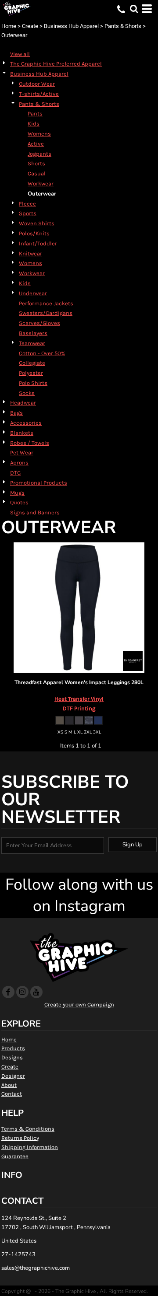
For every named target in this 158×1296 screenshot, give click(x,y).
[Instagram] (22, 992)
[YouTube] (36, 992)
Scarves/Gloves (39, 323)
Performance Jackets (46, 303)
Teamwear (32, 343)
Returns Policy (20, 1138)
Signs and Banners (35, 512)
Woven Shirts (36, 223)
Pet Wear (21, 452)
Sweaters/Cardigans (45, 313)
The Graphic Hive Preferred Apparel (56, 63)
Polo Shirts (33, 383)
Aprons (19, 462)
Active (36, 143)
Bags (16, 412)
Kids (34, 123)
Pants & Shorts (122, 26)
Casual (37, 173)
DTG (15, 472)
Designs (12, 1057)
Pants (35, 113)
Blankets (21, 433)
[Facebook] (8, 992)
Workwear (41, 183)
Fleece (27, 203)
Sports (27, 213)
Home (8, 26)
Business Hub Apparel (71, 26)
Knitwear (30, 253)
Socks (27, 393)
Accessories (26, 422)
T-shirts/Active (39, 94)
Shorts (36, 163)
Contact (11, 1093)
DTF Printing (79, 708)
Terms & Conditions (27, 1128)
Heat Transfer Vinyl (79, 698)
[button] (133, 8)
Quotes (19, 502)
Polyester (31, 373)
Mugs (17, 492)
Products (13, 1048)
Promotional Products (38, 482)
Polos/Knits (34, 233)
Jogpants (39, 153)
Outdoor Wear (37, 83)
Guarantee (15, 1156)
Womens (39, 133)
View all (20, 54)
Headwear (23, 402)
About (9, 1085)
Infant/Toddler (38, 243)
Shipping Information (29, 1147)
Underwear (33, 293)
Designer (13, 1075)
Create (30, 26)
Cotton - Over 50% (42, 353)
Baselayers (33, 333)
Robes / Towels (29, 443)
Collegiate (32, 363)
